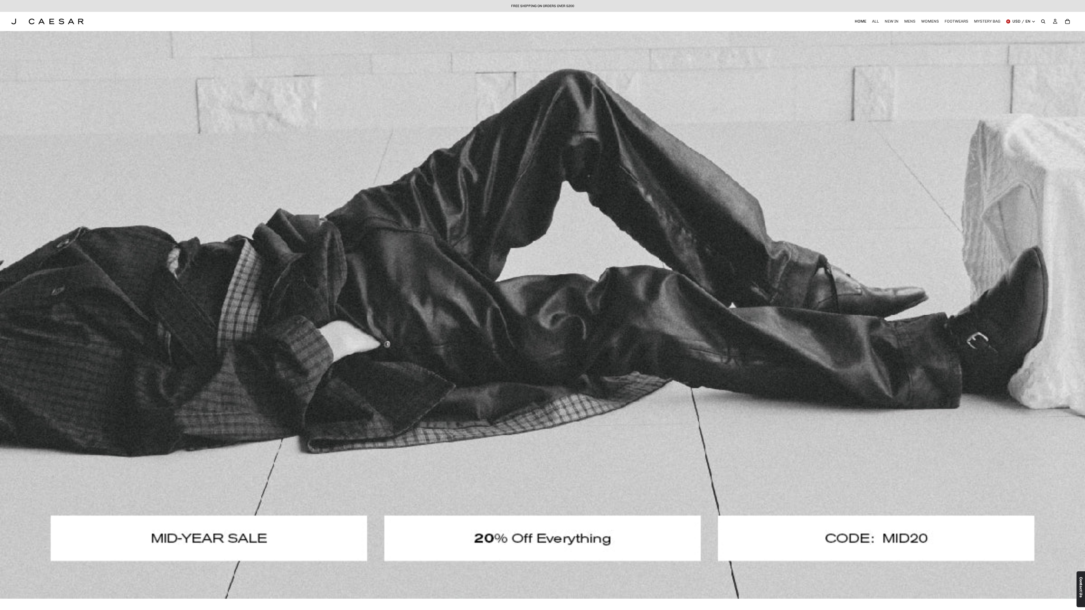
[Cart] (1067, 21)
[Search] (1043, 21)
